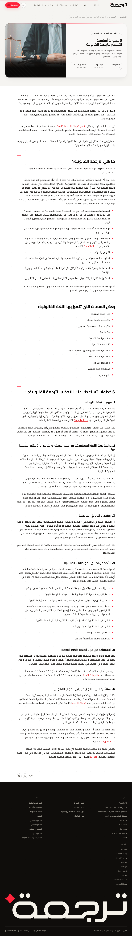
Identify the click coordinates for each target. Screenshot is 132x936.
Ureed (124, 837)
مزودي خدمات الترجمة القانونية (71, 126)
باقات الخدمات (121, 853)
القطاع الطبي (37, 833)
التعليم (39, 816)
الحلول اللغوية (79, 803)
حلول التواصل (79, 816)
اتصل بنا (93, 757)
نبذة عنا (124, 849)
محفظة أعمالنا (121, 858)
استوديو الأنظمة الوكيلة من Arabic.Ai (112, 811)
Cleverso (123, 824)
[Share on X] (25, 775)
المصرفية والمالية (35, 803)
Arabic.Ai (123, 803)
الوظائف (123, 866)
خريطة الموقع (121, 884)
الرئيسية (123, 17)
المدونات (113, 17)
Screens (123, 829)
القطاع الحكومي (36, 820)
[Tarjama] (118, 5)
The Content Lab (119, 833)
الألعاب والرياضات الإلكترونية (32, 837)
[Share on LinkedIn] (19, 775)
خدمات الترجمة (91, 246)
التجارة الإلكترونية (36, 811)
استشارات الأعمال (35, 807)
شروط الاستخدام (24, 930)
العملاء (124, 862)
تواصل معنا (122, 871)
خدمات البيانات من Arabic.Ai (116, 816)
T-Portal (123, 820)
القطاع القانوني (36, 824)
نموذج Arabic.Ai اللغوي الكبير (115, 807)
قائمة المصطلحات (120, 879)
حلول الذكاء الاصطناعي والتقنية (72, 811)
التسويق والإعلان (36, 829)
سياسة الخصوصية (39, 930)
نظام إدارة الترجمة (91, 675)
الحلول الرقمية (79, 807)
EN (23, 5)
